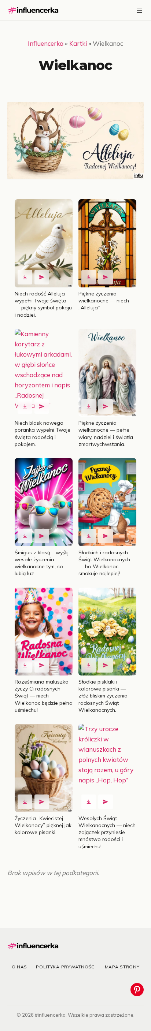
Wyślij (41, 277)
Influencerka (45, 43)
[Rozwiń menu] (139, 10)
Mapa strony (122, 966)
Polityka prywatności (66, 966)
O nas (19, 966)
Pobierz (25, 277)
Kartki (78, 43)
